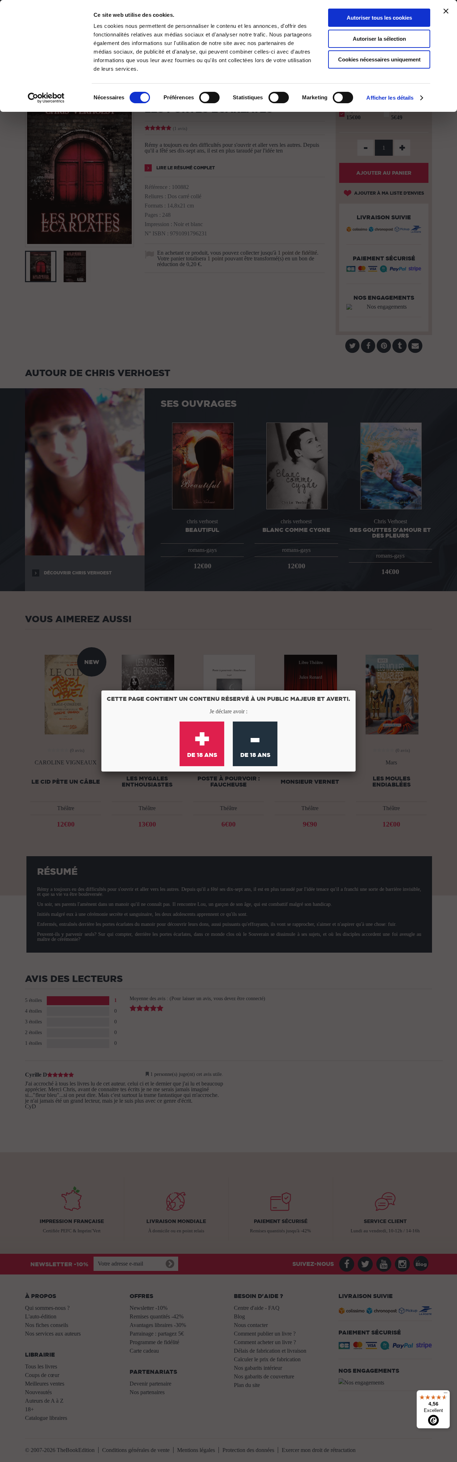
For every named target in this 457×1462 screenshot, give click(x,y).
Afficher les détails (389, 98)
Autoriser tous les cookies (379, 18)
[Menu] (445, 1394)
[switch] (209, 97)
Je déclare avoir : (228, 711)
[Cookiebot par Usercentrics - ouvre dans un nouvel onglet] (46, 98)
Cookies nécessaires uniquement (379, 59)
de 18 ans (202, 740)
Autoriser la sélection (379, 39)
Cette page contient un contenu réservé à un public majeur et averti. (228, 699)
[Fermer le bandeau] (445, 11)
